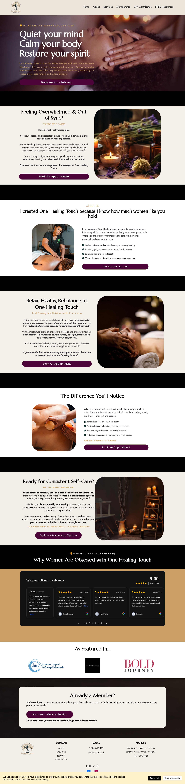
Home (85, 7)
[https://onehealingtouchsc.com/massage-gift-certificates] (16, 7)
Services (108, 7)
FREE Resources (164, 7)
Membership (123, 7)
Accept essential (172, 778)
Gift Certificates (143, 7)
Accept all (154, 778)
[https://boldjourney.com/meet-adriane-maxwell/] (139, 665)
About (96, 7)
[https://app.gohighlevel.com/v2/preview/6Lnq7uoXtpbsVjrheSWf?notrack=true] (27, 749)
